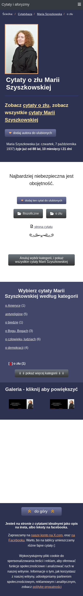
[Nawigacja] (79, 5)
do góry (41, 511)
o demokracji (14, 347)
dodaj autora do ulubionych (30, 133)
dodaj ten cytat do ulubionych (41, 200)
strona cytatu (43, 227)
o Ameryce (13, 305)
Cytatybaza (25, 14)
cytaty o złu (36, 105)
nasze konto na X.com (47, 535)
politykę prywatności (47, 587)
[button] (41, 373)
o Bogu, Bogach (16, 331)
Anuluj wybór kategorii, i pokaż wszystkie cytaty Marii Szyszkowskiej (41, 259)
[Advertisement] (41, 461)
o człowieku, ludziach (20, 339)
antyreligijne (14, 314)
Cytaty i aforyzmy (15, 4)
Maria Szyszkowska (49, 14)
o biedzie (11, 322)
